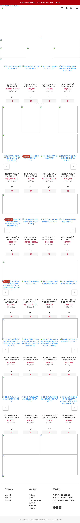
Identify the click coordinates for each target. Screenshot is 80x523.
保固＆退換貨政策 (35, 500)
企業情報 (8, 495)
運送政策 (32, 498)
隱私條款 (32, 503)
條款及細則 (32, 505)
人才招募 (8, 500)
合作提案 (8, 498)
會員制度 (32, 495)
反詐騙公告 (32, 508)
